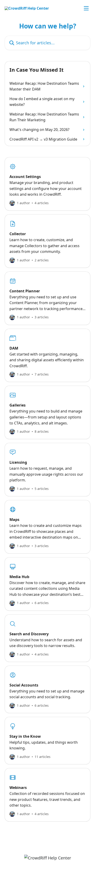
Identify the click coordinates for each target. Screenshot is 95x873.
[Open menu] (86, 8)
